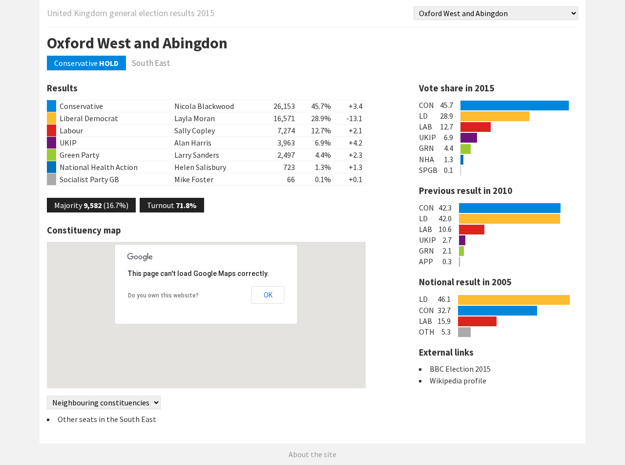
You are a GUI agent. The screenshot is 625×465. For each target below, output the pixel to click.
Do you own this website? (163, 295)
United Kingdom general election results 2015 (130, 13)
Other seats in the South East (107, 419)
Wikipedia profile (458, 380)
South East (150, 63)
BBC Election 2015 (460, 369)
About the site (312, 454)
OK (268, 295)
